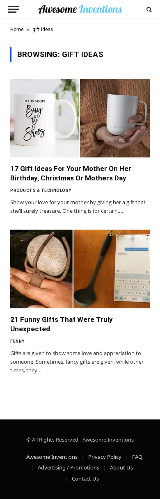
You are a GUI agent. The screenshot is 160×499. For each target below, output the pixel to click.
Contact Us (85, 478)
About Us (121, 467)
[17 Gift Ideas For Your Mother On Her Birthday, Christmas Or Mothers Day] (80, 118)
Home (16, 29)
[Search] (148, 9)
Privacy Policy (104, 456)
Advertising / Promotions (68, 467)
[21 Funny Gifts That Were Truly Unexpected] (80, 269)
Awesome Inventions (52, 456)
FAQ (137, 456)
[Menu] (13, 9)
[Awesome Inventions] (80, 9)
